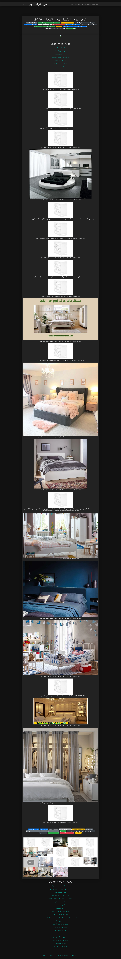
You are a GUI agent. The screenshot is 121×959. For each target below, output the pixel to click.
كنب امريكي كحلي (90, 831)
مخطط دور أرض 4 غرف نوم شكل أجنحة (60, 898)
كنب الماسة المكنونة (65, 829)
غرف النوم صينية (60, 54)
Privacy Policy (86, 4)
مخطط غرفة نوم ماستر (60, 905)
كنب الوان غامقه (53, 829)
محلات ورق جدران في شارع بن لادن (60, 889)
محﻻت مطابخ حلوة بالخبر (60, 914)
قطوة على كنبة (38, 26)
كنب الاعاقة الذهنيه (53, 831)
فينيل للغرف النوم (32, 22)
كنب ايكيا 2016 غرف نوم (32, 831)
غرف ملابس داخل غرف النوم (60, 57)
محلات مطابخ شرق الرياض (60, 924)
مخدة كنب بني (60, 933)
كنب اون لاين (89, 829)
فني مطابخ (59, 26)
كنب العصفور (43, 832)
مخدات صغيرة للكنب (60, 921)
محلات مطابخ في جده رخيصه (60, 911)
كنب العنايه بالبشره (78, 829)
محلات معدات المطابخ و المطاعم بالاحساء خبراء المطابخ (60, 917)
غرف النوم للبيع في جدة (60, 63)
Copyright (95, 4)
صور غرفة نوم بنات (34, 4)
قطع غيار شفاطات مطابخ (67, 22)
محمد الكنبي (60, 908)
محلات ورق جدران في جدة (60, 940)
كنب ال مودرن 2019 (34, 829)
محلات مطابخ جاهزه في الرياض (60, 886)
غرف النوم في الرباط (60, 67)
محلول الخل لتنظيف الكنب (60, 895)
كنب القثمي (78, 832)
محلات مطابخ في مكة (60, 930)
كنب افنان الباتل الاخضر (67, 832)
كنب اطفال (63, 831)
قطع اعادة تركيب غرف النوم (88, 24)
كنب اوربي (43, 831)
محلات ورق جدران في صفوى (60, 937)
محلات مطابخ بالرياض (60, 946)
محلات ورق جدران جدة (60, 927)
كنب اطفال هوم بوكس (53, 832)
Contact (77, 4)
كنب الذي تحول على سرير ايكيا (75, 831)
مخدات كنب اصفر (60, 901)
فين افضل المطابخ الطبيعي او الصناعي (49, 22)
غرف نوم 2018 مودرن (60, 60)
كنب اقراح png (44, 829)
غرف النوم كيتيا (60, 51)
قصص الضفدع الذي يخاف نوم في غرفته (55, 28)
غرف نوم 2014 (60, 47)
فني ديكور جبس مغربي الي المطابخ (84, 22)
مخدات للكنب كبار (60, 892)
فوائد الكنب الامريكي (58, 24)
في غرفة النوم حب (68, 26)
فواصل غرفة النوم (71, 28)
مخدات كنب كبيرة (60, 943)
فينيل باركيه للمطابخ (31, 24)
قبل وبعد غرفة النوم (49, 26)
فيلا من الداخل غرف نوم (45, 24)
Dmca (72, 4)
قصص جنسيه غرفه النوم (81, 26)
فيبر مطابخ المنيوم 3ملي (73, 24)
